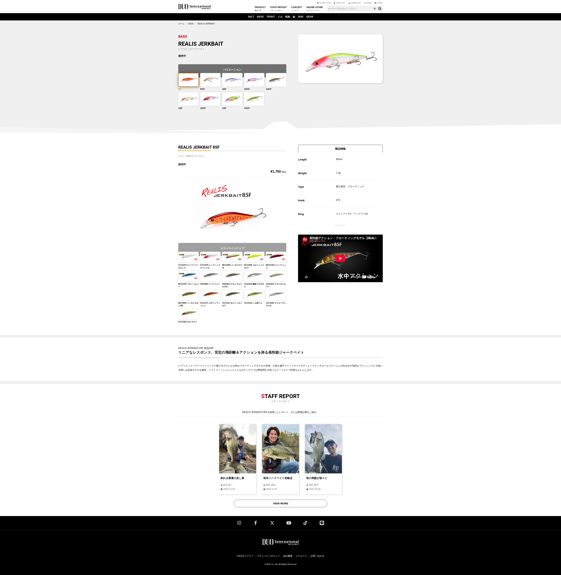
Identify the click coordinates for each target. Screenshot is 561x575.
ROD (300, 16)
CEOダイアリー (245, 556)
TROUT (271, 16)
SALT (251, 16)
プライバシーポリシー (268, 556)
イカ (280, 16)
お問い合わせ (317, 556)
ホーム (181, 23)
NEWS (369, 3)
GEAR (309, 16)
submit (380, 8)
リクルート (301, 556)
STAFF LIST (340, 3)
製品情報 (340, 148)
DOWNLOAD (356, 3)
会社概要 (287, 556)
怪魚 (287, 16)
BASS (260, 16)
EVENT (380, 3)
